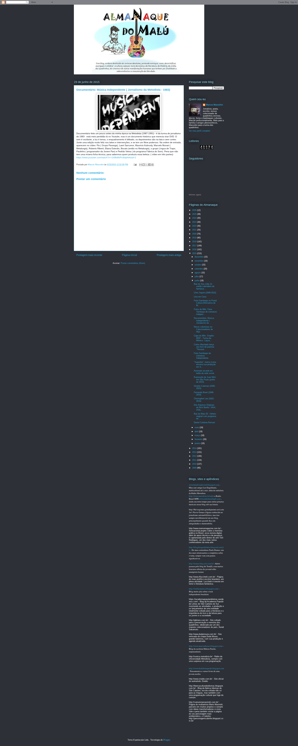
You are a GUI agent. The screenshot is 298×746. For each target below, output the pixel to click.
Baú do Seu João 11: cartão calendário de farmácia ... (204, 286)
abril (197, 431)
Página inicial (129, 255)
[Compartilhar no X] (146, 164)
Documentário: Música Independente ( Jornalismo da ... (204, 320)
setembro (199, 269)
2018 (194, 241)
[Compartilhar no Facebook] (149, 164)
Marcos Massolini (214, 105)
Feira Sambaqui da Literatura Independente (202, 355)
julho (197, 276)
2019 (194, 238)
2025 (194, 214)
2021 (194, 230)
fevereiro (199, 439)
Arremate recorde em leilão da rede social (204, 372)
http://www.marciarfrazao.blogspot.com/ (206, 646)
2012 (194, 456)
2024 (194, 218)
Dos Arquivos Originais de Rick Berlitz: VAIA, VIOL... (205, 407)
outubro (198, 265)
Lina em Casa (200, 297)
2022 (194, 226)
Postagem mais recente (89, 255)
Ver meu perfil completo (199, 131)
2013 (194, 452)
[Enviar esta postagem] (135, 164)
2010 (194, 464)
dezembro (199, 257)
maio (197, 427)
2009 (194, 468)
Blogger (166, 740)
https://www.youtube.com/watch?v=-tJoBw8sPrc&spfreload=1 (106, 157)
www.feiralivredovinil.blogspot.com (204, 484)
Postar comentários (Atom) (133, 263)
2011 (194, 460)
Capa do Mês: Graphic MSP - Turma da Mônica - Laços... (204, 338)
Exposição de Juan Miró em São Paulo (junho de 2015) (205, 379)
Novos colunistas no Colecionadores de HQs (203, 329)
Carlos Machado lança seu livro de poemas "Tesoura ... (204, 346)
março (198, 435)
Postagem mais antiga (169, 255)
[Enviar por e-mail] (140, 164)
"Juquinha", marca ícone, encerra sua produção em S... (205, 364)
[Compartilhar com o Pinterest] (152, 164)
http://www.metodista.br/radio (201, 496)
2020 (194, 234)
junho (197, 280)
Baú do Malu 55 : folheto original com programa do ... (205, 416)
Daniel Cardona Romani (204, 422)
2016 (194, 249)
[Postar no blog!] (143, 164)
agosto (198, 272)
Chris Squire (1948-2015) (205, 292)
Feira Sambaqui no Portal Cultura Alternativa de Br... (205, 303)
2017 (194, 245)
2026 (194, 210)
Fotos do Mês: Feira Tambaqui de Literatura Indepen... (205, 311)
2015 (194, 253)
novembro (199, 261)
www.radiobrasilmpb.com (209, 498)
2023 (194, 222)
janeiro (198, 443)
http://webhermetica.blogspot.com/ (203, 588)
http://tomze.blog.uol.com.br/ (201, 563)
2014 (194, 448)
